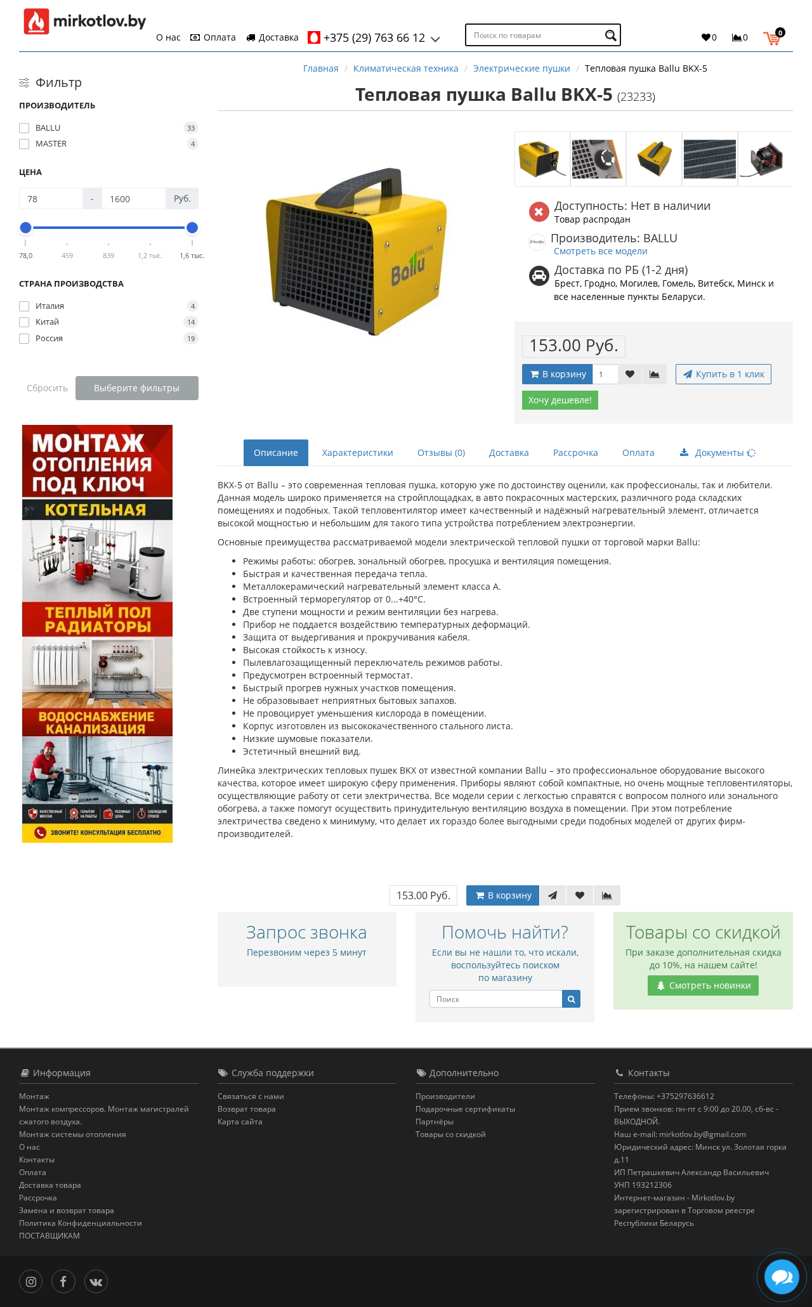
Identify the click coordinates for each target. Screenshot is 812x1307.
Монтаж (34, 1096)
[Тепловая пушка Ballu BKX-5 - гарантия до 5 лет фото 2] (598, 159)
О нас (168, 37)
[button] (775, 36)
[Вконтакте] (99, 1280)
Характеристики (357, 452)
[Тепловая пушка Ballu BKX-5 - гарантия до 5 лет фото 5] (766, 159)
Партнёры (435, 1121)
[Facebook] (66, 1280)
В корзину (563, 374)
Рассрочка (575, 452)
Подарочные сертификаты (465, 1108)
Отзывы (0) (441, 452)
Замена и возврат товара (66, 1210)
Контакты (37, 1159)
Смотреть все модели (601, 251)
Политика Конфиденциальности (80, 1223)
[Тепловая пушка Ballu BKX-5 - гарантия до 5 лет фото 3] (654, 159)
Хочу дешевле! (560, 400)
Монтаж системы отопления (72, 1134)
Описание (276, 452)
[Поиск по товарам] (612, 35)
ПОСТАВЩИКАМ (49, 1235)
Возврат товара (247, 1108)
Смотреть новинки (709, 985)
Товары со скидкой (451, 1134)
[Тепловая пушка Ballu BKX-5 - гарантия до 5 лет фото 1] (542, 159)
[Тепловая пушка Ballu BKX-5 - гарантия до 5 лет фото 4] (710, 159)
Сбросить (47, 388)
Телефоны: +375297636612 (664, 1096)
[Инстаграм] (34, 1280)
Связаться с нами (251, 1096)
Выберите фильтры (137, 388)
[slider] (26, 227)
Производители (445, 1096)
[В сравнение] (655, 374)
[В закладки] (630, 374)
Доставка (277, 37)
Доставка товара (50, 1185)
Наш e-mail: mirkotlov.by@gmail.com (680, 1134)
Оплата (218, 37)
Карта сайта (240, 1121)
